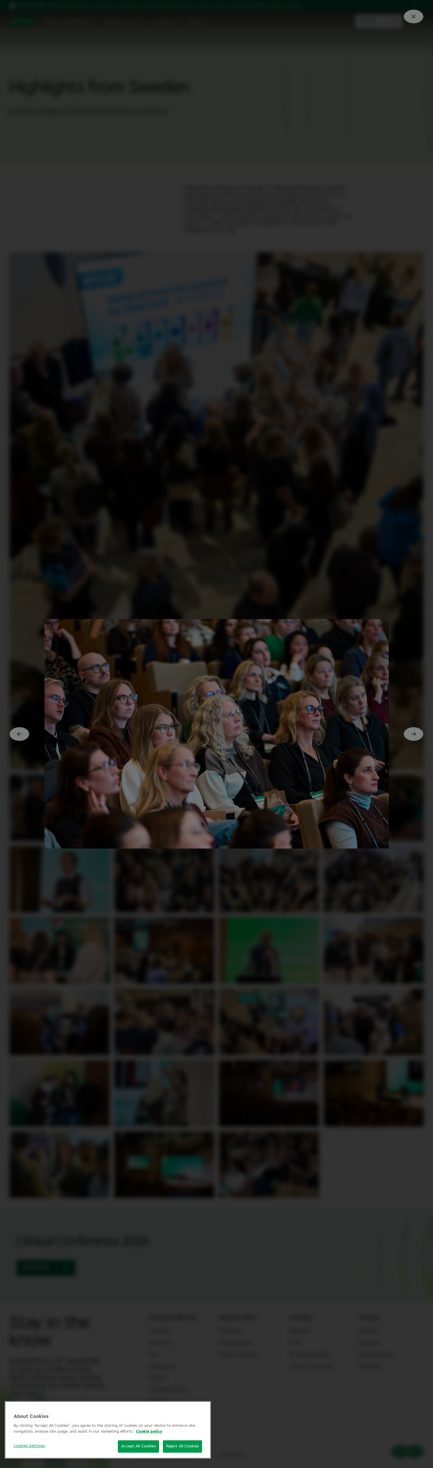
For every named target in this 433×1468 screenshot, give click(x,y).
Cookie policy (149, 1432)
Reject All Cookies (182, 1446)
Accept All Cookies (138, 1446)
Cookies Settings (29, 1446)
